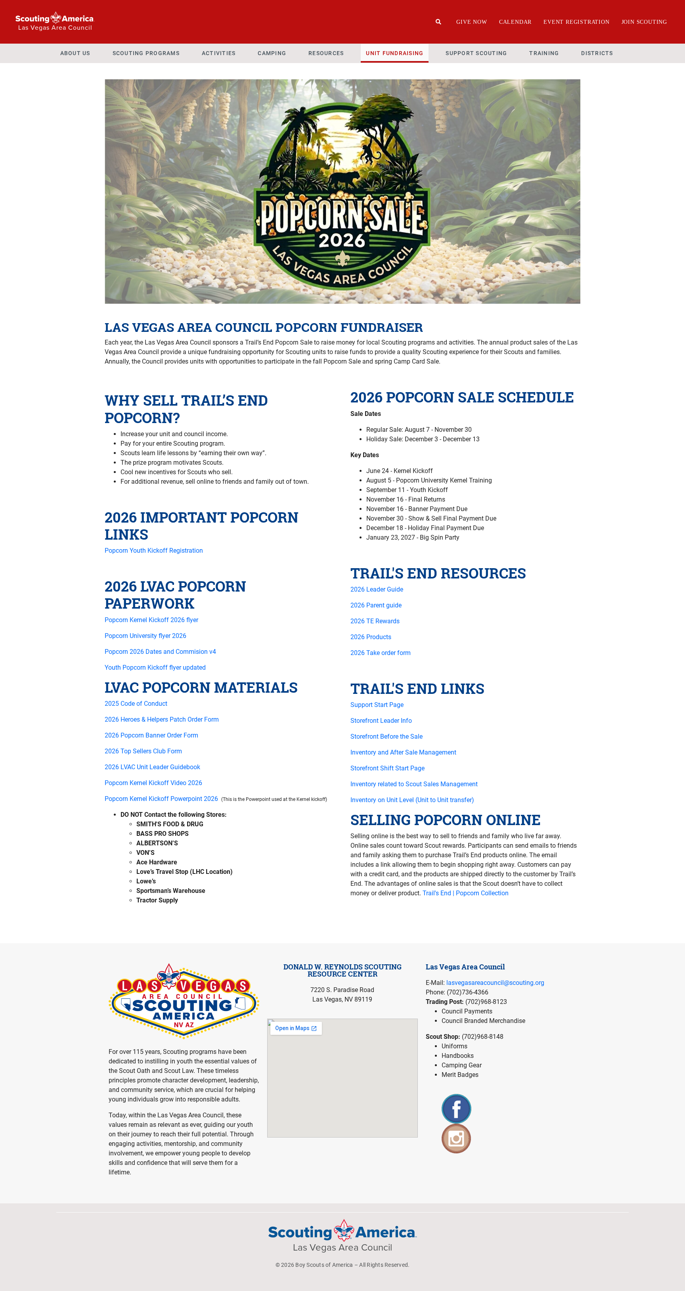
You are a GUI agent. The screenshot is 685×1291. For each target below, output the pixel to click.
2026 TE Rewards (375, 621)
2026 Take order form (380, 653)
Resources (326, 53)
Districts (597, 53)
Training (544, 53)
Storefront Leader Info (381, 720)
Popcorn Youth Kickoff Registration (154, 550)
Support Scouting (476, 53)
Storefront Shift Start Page (387, 768)
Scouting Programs (146, 53)
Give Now (471, 22)
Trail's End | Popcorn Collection (466, 893)
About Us (75, 53)
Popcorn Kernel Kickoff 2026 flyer (151, 620)
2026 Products (370, 637)
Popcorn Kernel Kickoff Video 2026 (153, 783)
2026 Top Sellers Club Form (143, 751)
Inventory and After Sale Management (403, 752)
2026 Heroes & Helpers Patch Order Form (162, 719)
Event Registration (576, 22)
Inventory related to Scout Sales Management (414, 784)
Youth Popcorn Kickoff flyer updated (155, 667)
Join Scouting (644, 22)
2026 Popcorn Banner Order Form (151, 735)
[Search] (439, 21)
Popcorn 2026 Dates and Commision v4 (160, 651)
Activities (219, 53)
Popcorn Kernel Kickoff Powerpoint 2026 (162, 799)
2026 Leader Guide (376, 589)
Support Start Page (377, 705)
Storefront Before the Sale (386, 736)
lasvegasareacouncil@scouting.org (495, 982)
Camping (272, 53)
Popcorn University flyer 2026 (145, 636)
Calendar (515, 22)
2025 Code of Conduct (136, 703)
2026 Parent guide (376, 605)
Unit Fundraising (394, 53)
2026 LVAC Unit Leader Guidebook (152, 767)
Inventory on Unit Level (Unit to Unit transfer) (412, 800)
